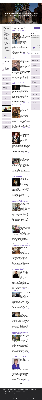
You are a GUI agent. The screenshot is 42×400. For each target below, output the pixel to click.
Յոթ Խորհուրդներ (34, 65)
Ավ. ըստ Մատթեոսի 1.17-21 (6, 53)
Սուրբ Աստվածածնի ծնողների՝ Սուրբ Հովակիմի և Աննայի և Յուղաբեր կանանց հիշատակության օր (6, 36)
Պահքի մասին (34, 77)
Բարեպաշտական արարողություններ (35, 70)
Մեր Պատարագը (35, 56)
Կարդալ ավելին (26, 53)
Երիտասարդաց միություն (6, 93)
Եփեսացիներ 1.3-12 (7, 51)
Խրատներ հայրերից (34, 90)
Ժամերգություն (35, 60)
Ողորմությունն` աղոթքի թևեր (17, 310)
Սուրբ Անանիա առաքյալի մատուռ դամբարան (7, 70)
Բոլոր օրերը (6, 57)
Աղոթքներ (34, 102)
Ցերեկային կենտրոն (5, 103)
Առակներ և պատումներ (34, 82)
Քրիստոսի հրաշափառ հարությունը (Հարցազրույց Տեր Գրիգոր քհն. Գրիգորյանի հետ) (20, 57)
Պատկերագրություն (35, 98)
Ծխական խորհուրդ (5, 79)
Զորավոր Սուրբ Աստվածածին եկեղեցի (8, 63)
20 (37, 45)
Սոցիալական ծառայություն (6, 127)
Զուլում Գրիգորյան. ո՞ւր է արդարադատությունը (21, 245)
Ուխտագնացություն (7, 122)
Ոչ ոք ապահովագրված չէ (17, 176)
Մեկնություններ (35, 94)
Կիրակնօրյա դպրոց (5, 98)
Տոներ (33, 73)
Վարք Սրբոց (34, 86)
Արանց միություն (6, 83)
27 (37, 47)
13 (37, 43)
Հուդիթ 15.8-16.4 (6, 48)
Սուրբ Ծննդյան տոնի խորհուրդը (18, 290)
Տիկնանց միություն (5, 88)
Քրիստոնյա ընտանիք (5, 115)
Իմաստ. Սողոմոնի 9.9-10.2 (7, 43)
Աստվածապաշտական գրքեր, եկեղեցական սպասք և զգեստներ (36, 107)
